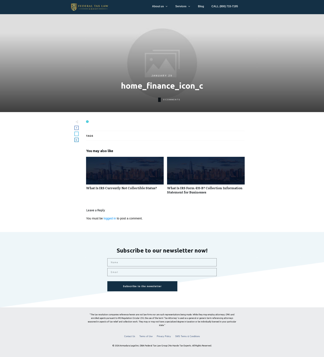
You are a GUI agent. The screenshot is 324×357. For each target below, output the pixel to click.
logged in (110, 218)
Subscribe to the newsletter (142, 286)
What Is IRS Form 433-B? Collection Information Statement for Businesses (206, 177)
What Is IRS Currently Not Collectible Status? (125, 177)
